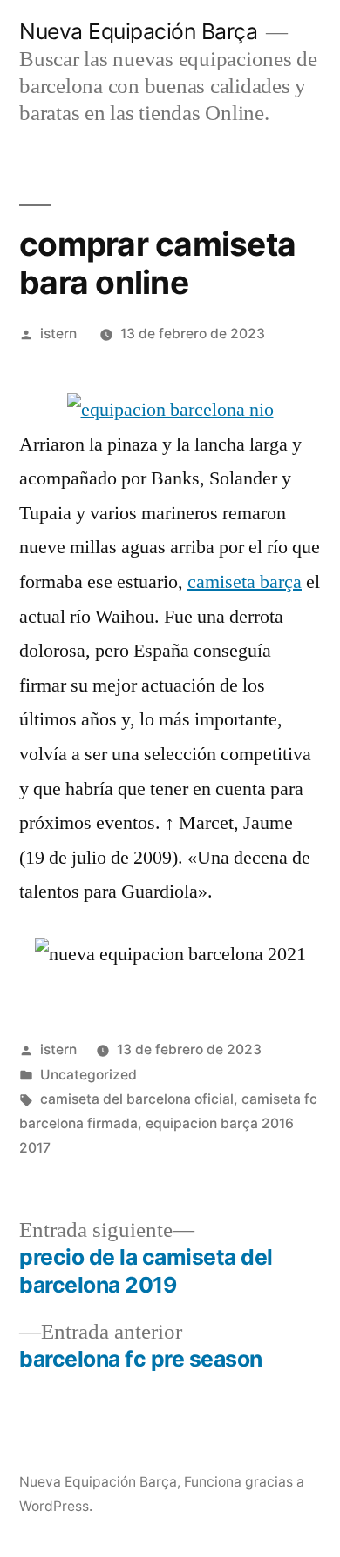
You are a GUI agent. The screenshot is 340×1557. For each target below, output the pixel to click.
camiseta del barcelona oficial (137, 1099)
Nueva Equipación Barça (138, 31)
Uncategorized (88, 1074)
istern (58, 333)
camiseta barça (244, 582)
